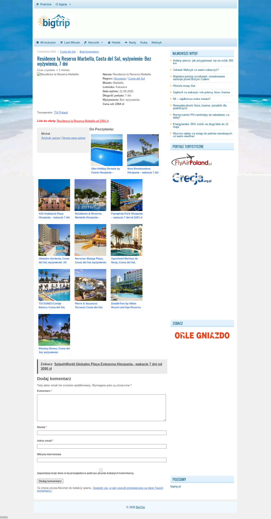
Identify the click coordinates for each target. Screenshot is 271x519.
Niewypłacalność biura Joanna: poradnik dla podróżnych (200, 107)
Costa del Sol (68, 51)
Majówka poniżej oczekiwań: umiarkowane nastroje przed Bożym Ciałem (199, 78)
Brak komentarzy (89, 51)
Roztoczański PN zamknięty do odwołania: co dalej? (201, 116)
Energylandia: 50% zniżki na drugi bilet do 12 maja (200, 125)
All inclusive (48, 42)
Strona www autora (73, 138)
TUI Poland (61, 112)
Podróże (45, 4)
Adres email (45, 440)
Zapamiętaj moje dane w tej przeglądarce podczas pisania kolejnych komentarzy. (85, 473)
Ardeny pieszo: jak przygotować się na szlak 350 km (203, 62)
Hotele (116, 42)
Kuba (143, 42)
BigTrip (140, 507)
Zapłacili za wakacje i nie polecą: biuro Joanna (201, 92)
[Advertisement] (184, 20)
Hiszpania (120, 78)
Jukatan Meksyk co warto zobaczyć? (196, 69)
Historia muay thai (184, 85)
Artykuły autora (50, 138)
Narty (132, 42)
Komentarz (44, 390)
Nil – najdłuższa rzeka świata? (191, 98)
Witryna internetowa (49, 454)
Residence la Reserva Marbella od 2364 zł (83, 121)
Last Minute (72, 42)
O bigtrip (61, 4)
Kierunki (93, 42)
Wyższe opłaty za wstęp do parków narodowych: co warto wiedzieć (203, 135)
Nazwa (42, 427)
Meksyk (157, 42)
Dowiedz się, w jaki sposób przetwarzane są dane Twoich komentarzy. (100, 489)
